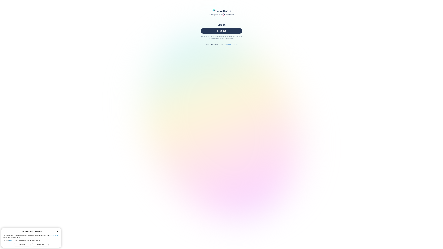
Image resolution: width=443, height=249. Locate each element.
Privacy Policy (229, 38)
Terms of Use (217, 38)
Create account (231, 44)
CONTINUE (221, 31)
